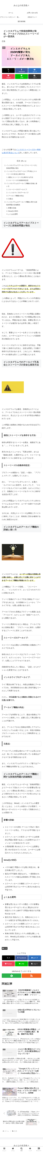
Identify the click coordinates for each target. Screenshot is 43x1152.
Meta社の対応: (13, 211)
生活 (5, 948)
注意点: (10, 199)
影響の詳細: (12, 208)
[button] (34, 76)
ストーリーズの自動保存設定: (18, 180)
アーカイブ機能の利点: (16, 196)
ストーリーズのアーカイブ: (17, 189)
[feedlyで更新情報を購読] (11, 975)
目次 (18, 161)
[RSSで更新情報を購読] (31, 975)
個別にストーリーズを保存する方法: (20, 177)
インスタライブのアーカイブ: (18, 192)
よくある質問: (13, 214)
